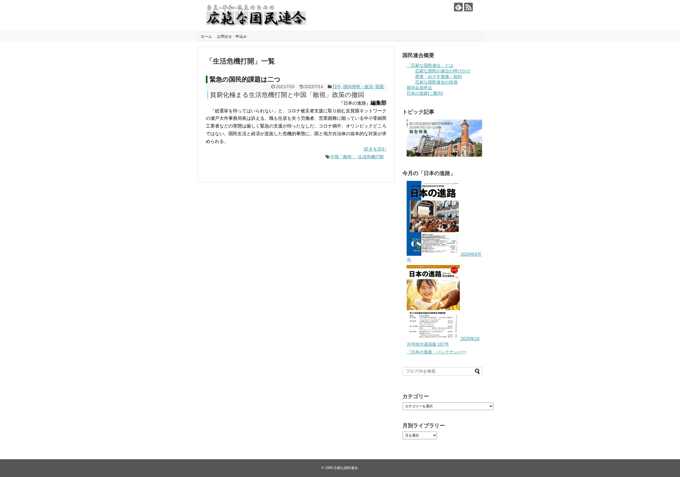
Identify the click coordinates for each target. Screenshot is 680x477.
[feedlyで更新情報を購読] (458, 7)
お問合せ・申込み (232, 36)
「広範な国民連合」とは (430, 65)
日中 (337, 86)
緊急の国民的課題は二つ (245, 79)
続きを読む (375, 149)
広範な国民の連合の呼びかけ (442, 71)
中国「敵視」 (343, 157)
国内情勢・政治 (358, 86)
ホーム (206, 36)
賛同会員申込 (419, 88)
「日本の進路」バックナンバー (436, 352)
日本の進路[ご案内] (425, 93)
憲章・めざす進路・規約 (438, 76)
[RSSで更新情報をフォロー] (468, 7)
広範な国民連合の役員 (436, 82)
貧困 (379, 86)
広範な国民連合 (346, 468)
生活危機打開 (371, 157)
